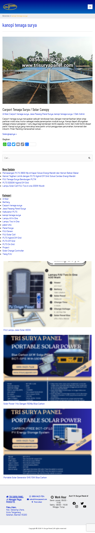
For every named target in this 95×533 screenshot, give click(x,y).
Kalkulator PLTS (9, 211)
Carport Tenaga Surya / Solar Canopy (25, 109)
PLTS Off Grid (8, 241)
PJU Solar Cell (8, 234)
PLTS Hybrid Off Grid (11, 237)
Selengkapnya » (9, 134)
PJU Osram (7, 231)
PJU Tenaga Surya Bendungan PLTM (19, 179)
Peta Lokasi (37, 502)
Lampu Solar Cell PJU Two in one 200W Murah (23, 186)
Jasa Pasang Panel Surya (41, 114)
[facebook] (74, 503)
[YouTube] (84, 506)
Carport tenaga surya (19, 114)
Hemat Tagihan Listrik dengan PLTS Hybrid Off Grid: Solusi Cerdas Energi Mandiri (38, 176)
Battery (6, 202)
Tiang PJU (7, 254)
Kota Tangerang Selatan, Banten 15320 (16, 513)
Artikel (5, 114)
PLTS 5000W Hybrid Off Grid (15, 182)
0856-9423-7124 (37, 496)
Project (5, 247)
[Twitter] (82, 503)
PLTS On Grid (8, 244)
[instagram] (76, 506)
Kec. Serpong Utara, (15, 508)
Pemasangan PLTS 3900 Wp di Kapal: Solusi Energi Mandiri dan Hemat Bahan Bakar (40, 173)
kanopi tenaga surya (63, 114)
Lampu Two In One (10, 221)
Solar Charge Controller (13, 250)
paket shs (7, 225)
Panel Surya (7, 228)
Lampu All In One (10, 218)
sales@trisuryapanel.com (38, 499)
